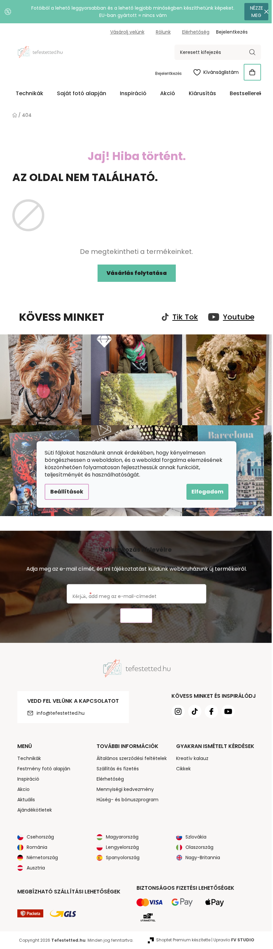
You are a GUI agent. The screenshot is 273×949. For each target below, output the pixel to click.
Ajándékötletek (34, 810)
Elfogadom (207, 491)
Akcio (23, 789)
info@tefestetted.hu (61, 713)
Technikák (29, 758)
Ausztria (36, 867)
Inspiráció (28, 779)
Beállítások (66, 491)
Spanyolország (122, 857)
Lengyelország (122, 847)
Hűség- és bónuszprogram (127, 799)
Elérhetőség (195, 32)
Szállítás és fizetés (118, 768)
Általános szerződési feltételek (132, 758)
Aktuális (26, 799)
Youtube (238, 317)
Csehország (40, 837)
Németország (42, 857)
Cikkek (183, 768)
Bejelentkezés (168, 73)
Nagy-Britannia (202, 857)
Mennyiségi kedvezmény (125, 789)
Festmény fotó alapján (43, 768)
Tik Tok (185, 317)
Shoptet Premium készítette (183, 940)
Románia (37, 847)
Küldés (136, 616)
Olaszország (199, 847)
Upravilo (233, 940)
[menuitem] (29, 93)
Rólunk (163, 32)
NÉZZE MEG (256, 12)
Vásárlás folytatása (137, 273)
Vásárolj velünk (127, 32)
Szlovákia (195, 837)
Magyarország (122, 837)
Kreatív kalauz (192, 758)
